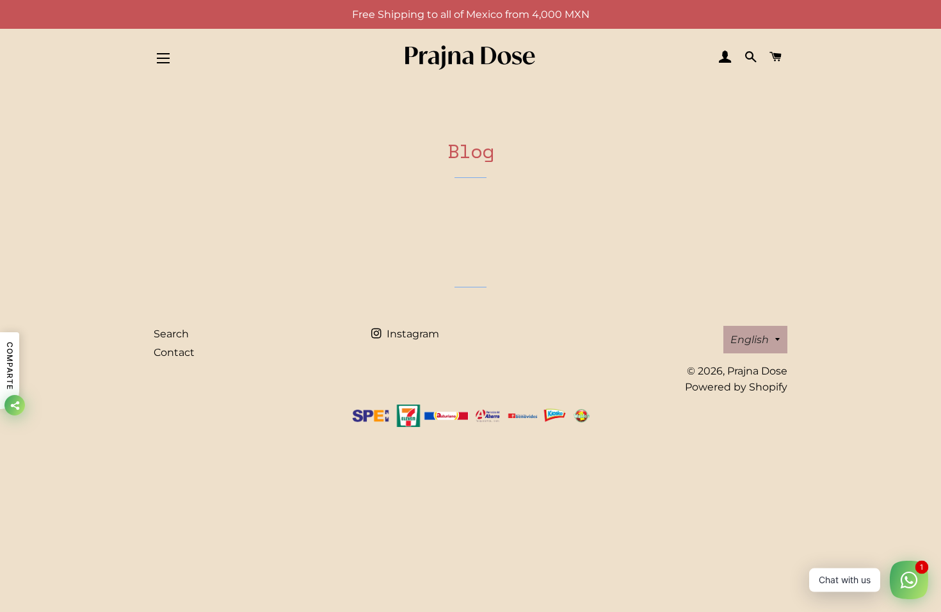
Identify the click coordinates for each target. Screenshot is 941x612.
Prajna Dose (757, 371)
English (749, 340)
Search (171, 334)
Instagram (411, 334)
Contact (174, 352)
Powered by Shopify (736, 387)
